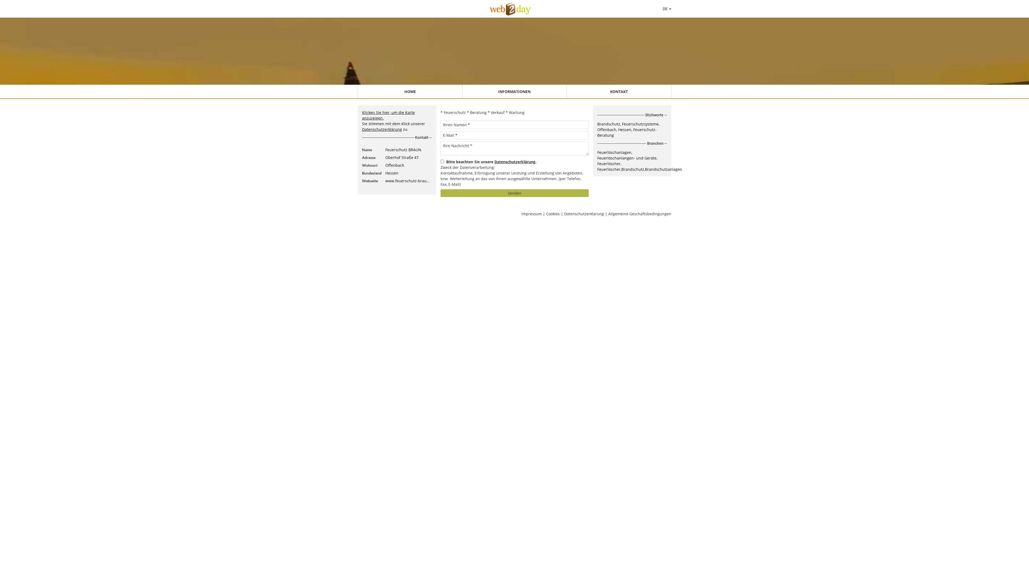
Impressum (531, 213)
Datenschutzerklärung (382, 129)
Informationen (514, 91)
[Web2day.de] (510, 9)
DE (666, 8)
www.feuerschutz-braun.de (408, 180)
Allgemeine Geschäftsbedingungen (639, 213)
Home (410, 91)
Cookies (553, 213)
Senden (514, 193)
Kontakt (619, 91)
